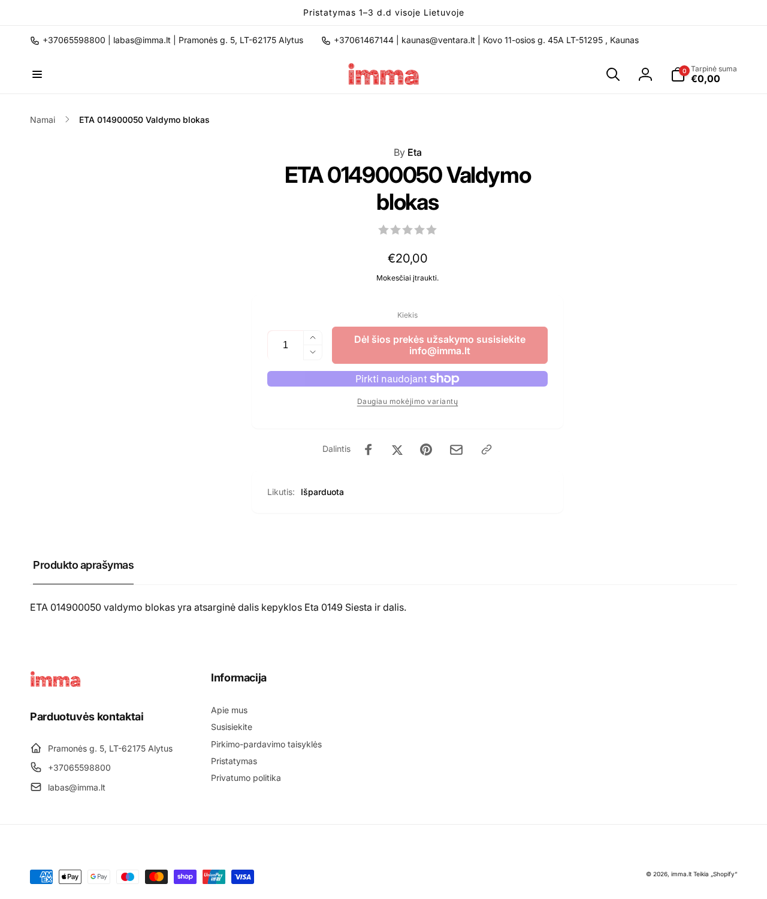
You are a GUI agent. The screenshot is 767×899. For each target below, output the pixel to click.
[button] (37, 74)
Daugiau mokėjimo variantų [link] (407, 401)
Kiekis (407, 315)
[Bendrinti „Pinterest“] (426, 449)
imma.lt (681, 873)
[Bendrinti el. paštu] (456, 449)
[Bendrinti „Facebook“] (369, 449)
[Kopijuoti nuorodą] (487, 449)
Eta (408, 152)
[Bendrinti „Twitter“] (397, 449)
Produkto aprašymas (83, 565)
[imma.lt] (55, 684)
